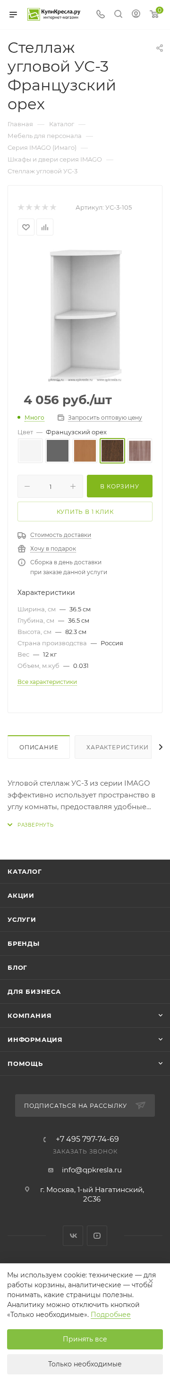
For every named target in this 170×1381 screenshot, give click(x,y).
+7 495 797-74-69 (87, 1139)
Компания (29, 1015)
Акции (21, 895)
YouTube (97, 1236)
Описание (38, 747)
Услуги (22, 919)
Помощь (25, 1063)
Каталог (25, 871)
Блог (17, 967)
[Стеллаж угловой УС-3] (85, 314)
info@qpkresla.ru (92, 1169)
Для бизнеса (34, 991)
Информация (35, 1039)
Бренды (24, 943)
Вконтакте (73, 1236)
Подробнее (111, 1314)
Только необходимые (85, 1364)
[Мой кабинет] (136, 14)
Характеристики (117, 747)
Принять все (85, 1339)
